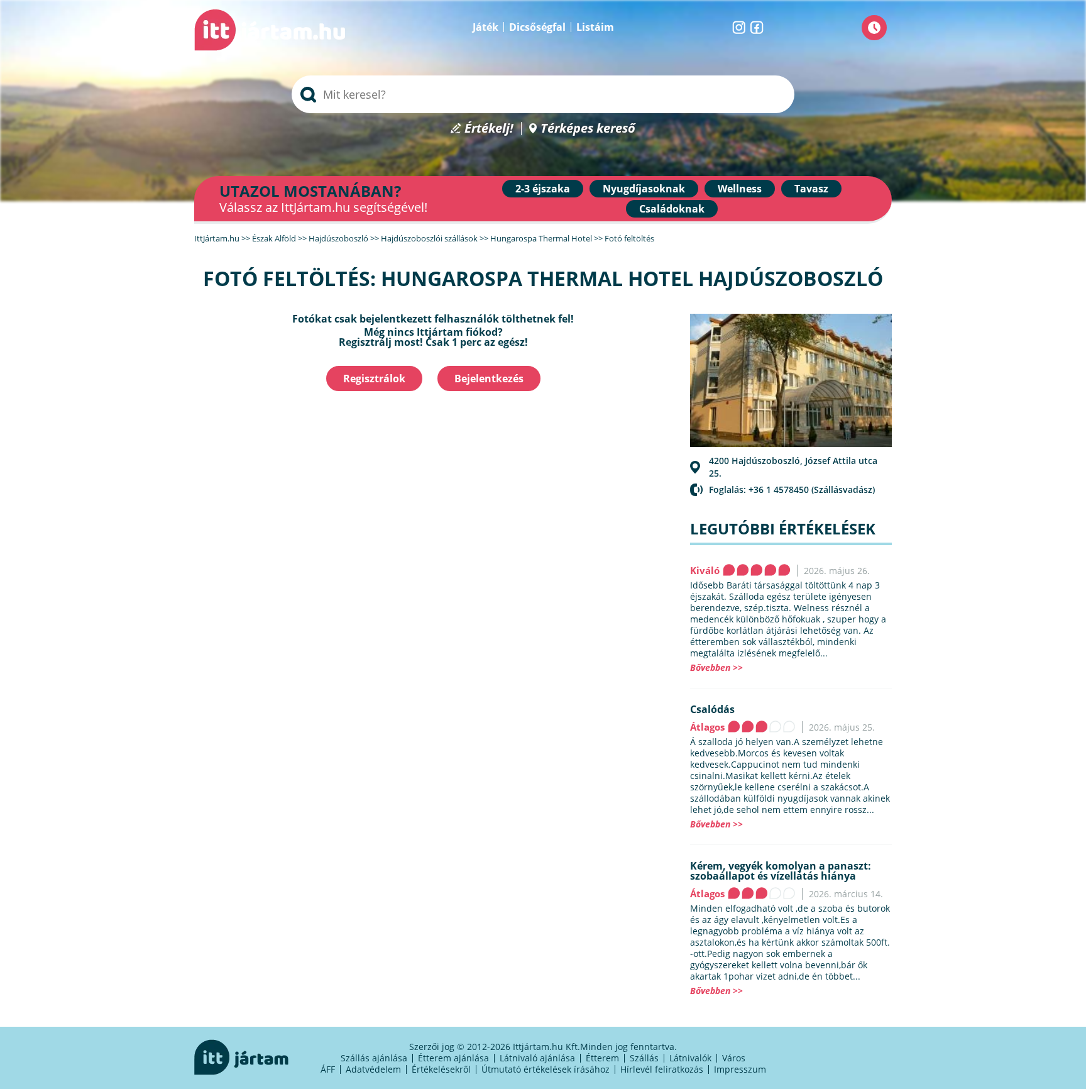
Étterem (602, 1058)
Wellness (740, 189)
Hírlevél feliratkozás (661, 1069)
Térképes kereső (587, 128)
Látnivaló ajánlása (537, 1058)
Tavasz (811, 189)
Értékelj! (488, 128)
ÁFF (328, 1069)
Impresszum (740, 1069)
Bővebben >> (716, 667)
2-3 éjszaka (542, 189)
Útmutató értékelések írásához (545, 1069)
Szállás (644, 1058)
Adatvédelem (373, 1069)
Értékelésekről (441, 1069)
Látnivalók (690, 1058)
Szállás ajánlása (374, 1058)
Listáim (595, 27)
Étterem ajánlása (453, 1058)
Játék (485, 27)
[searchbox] (543, 94)
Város (733, 1058)
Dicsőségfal (537, 27)
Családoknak (672, 209)
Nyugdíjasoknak (644, 189)
